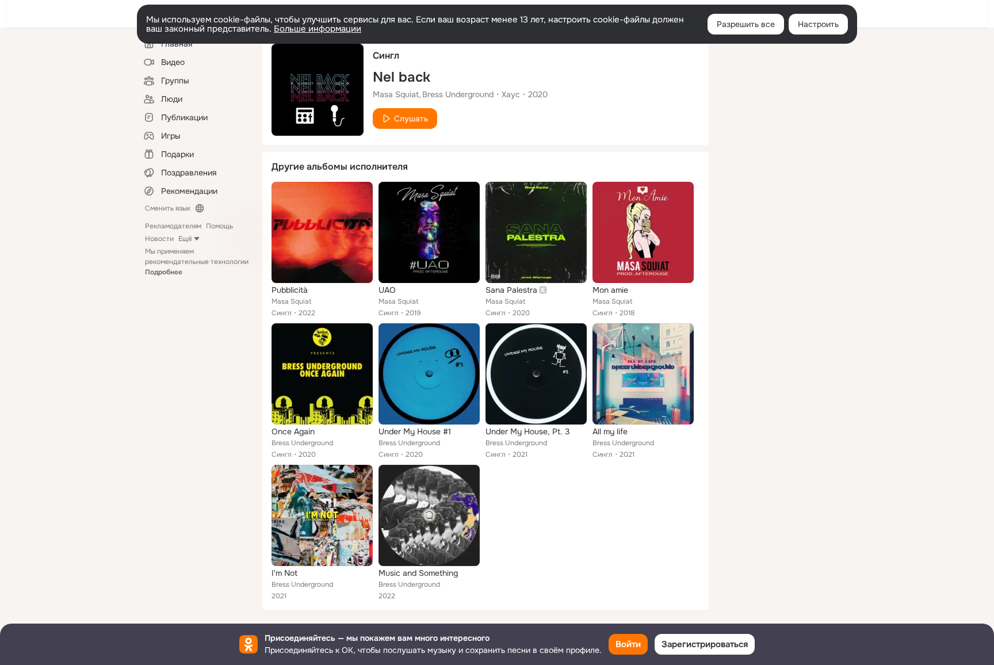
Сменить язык (167, 208)
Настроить (818, 24)
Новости (159, 238)
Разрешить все (746, 24)
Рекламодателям (173, 226)
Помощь (219, 226)
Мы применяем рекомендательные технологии (196, 262)
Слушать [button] (411, 118)
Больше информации (317, 29)
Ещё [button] (185, 238)
